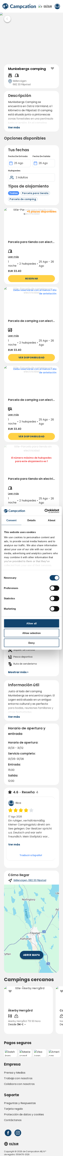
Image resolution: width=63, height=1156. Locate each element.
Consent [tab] (11, 520)
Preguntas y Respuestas (20, 1103)
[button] (31, 246)
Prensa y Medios (14, 1073)
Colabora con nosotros (19, 1084)
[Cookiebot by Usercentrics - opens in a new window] (45, 511)
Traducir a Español (30, 855)
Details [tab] (31, 520)
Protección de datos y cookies (24, 1114)
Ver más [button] (14, 127)
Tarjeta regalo (13, 1109)
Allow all (31, 623)
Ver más (14, 844)
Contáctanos (13, 1120)
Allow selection (31, 633)
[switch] (54, 588)
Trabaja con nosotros (18, 1078)
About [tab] (51, 520)
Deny (31, 642)
